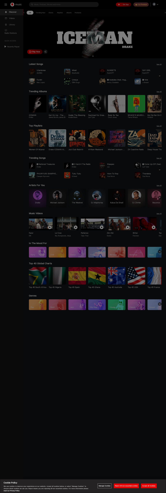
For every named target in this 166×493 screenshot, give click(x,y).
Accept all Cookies (148, 486)
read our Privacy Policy (12, 491)
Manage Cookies (104, 486)
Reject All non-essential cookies (126, 486)
